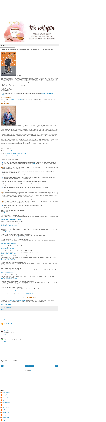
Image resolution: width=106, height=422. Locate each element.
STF (4, 330)
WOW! (4, 420)
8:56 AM (10, 316)
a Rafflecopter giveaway (6, 304)
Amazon (43, 93)
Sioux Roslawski (6, 417)
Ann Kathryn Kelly (6, 394)
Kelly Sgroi (5, 405)
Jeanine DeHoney (6, 402)
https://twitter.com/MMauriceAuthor (11, 155)
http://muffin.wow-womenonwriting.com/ (9, 212)
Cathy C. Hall (5, 397)
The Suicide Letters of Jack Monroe (15, 99)
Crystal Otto (5, 399)
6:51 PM (7, 337)
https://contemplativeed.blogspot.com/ (9, 253)
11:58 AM (7, 330)
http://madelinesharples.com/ (7, 231)
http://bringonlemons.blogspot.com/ (8, 243)
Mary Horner (5, 410)
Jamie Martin (6, 323)
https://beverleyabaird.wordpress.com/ (9, 225)
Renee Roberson (6, 415)
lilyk (4, 337)
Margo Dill (5, 409)
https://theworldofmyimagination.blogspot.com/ (11, 219)
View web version (29, 368)
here (34, 163)
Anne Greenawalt (6, 395)
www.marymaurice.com (10, 150)
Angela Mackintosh (6, 392)
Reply (5, 319)
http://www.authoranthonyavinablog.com (9, 290)
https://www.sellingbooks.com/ (7, 248)
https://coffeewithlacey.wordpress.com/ (9, 278)
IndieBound (3, 94)
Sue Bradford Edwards (7, 419)
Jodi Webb (5, 404)
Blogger (31, 370)
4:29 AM (10, 323)
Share (3, 309)
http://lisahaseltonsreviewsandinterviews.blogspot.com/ (12, 236)
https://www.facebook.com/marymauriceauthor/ (15, 153)
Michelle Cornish (6, 412)
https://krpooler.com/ (5, 285)
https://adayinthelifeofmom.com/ (7, 266)
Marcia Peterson (6, 407)
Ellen (4, 400)
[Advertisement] (29, 10)
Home (29, 365)
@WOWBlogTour (30, 293)
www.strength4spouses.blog (7, 272)
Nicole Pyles (5, 414)
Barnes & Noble (49, 93)
